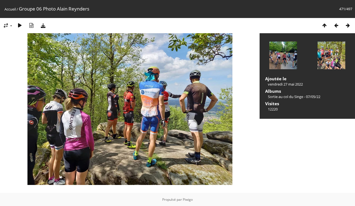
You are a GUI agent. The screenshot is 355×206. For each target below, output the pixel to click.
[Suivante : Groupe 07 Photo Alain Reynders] (348, 25)
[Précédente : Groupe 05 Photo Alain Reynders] (336, 25)
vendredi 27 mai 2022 (285, 84)
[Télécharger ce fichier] (43, 25)
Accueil (10, 9)
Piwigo (188, 199)
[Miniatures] (324, 25)
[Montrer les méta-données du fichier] (31, 25)
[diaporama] (20, 25)
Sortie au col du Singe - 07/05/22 (294, 96)
